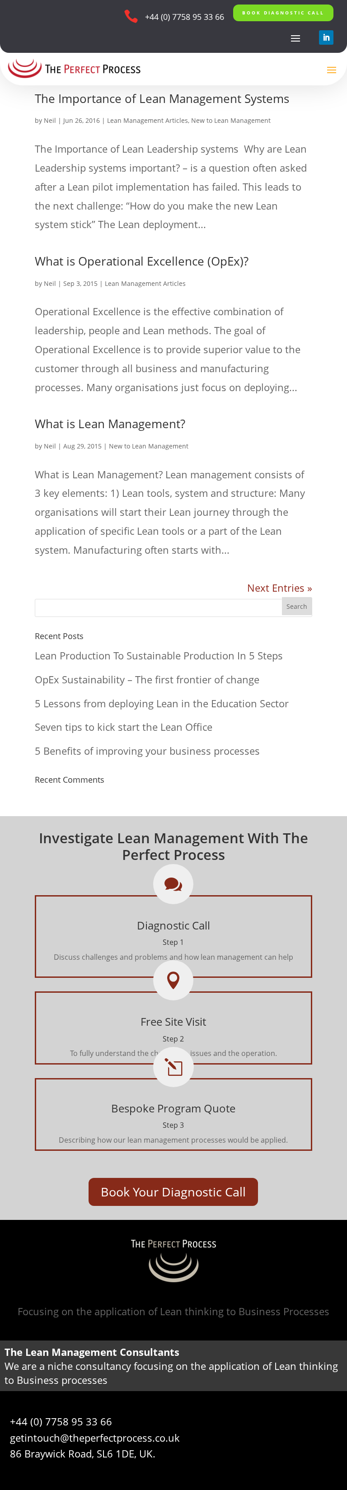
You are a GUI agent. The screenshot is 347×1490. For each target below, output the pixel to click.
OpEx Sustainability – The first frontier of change (147, 679)
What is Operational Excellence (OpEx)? (142, 261)
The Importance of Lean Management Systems (162, 98)
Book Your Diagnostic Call (173, 1191)
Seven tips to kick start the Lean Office (123, 726)
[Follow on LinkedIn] (326, 37)
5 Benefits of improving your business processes (147, 750)
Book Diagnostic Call (283, 12)
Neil (50, 120)
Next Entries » (279, 587)
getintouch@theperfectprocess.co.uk (95, 1437)
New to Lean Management (231, 120)
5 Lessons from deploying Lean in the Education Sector (162, 703)
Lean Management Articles (147, 120)
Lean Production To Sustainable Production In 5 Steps (159, 655)
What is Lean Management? (110, 424)
